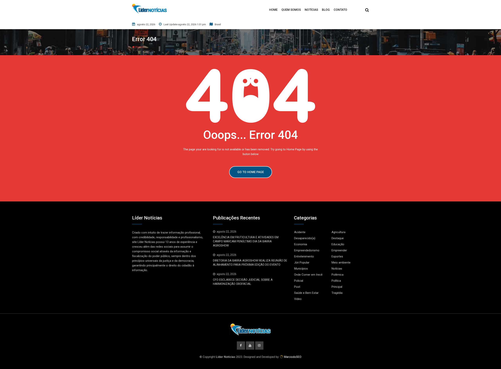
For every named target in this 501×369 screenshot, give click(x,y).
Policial (298, 280)
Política (336, 280)
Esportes (337, 256)
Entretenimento (304, 256)
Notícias (311, 10)
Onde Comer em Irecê (308, 274)
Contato (340, 10)
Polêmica (337, 274)
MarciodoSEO (292, 357)
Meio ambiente (341, 262)
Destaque (338, 238)
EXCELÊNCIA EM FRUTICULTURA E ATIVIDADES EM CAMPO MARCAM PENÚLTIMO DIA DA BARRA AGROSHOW (245, 241)
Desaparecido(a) (304, 238)
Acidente (299, 232)
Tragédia (337, 293)
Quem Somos (291, 10)
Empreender (339, 250)
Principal (337, 287)
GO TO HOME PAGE (250, 172)
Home (273, 10)
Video (298, 299)
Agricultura (338, 232)
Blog (326, 10)
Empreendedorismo (306, 250)
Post (297, 287)
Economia (300, 244)
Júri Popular (301, 262)
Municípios (301, 268)
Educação (338, 244)
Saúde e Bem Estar (306, 293)
